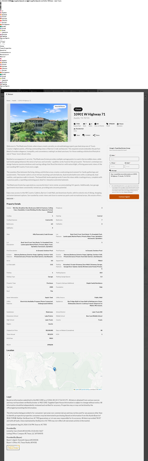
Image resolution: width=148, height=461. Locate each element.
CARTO (100, 389)
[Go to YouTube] (0, 9)
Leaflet (77, 389)
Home (8, 100)
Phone (113, 163)
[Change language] (1, 11)
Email (128, 163)
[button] (54, 369)
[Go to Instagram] (0, 5)
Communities (4, 52)
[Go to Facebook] (0, 3)
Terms (126, 192)
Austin (14, 100)
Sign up (2, 38)
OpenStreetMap (85, 389)
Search (2, 50)
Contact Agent (124, 197)
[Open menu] (0, 88)
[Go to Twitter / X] (0, 7)
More (2, 56)
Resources (3, 54)
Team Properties (5, 48)
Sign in (7, 38)
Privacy (130, 192)
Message (114, 170)
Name (113, 155)
